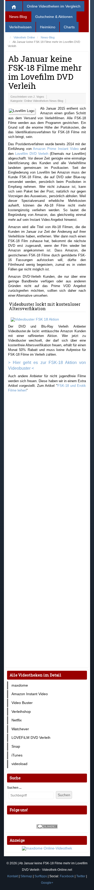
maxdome (19, 685)
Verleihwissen (20, 27)
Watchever (20, 729)
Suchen (64, 795)
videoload (19, 764)
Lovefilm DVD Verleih (31, 154)
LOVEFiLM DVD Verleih (30, 737)
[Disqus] (47, 463)
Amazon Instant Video (29, 694)
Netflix (16, 720)
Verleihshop (21, 711)
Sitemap (26, 876)
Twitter (80, 876)
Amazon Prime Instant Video (56, 149)
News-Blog (18, 17)
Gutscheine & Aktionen (54, 17)
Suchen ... (14, 787)
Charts (69, 27)
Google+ (47, 883)
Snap (15, 746)
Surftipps (40, 876)
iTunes (16, 755)
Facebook (67, 876)
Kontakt (12, 876)
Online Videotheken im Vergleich (53, 6)
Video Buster (22, 703)
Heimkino (47, 27)
